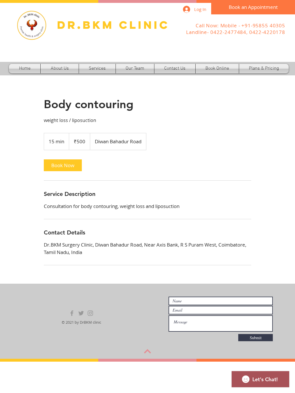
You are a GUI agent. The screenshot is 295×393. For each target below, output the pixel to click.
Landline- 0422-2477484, (217, 32)
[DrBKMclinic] (90, 313)
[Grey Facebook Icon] (71, 313)
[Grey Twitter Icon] (81, 313)
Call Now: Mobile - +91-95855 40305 (240, 25)
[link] (63, 165)
